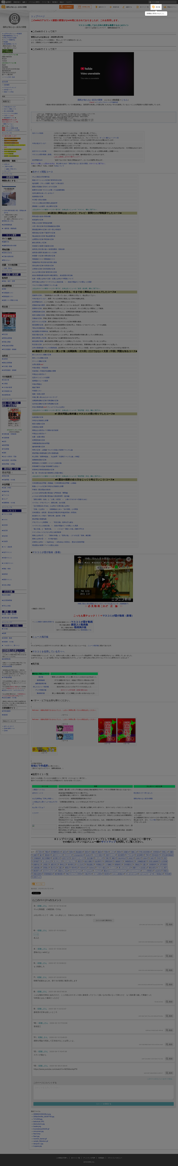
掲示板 (158, 7)
